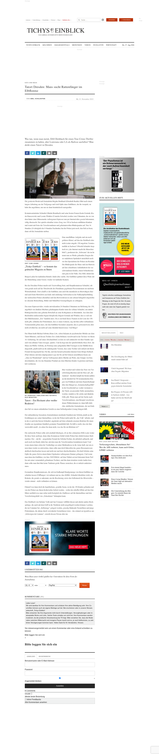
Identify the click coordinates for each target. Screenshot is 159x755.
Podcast (53, 20)
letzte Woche (110, 340)
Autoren (28, 20)
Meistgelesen (109, 333)
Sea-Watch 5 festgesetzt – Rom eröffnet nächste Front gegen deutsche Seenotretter (121, 383)
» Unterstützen (126, 20)
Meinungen (77, 45)
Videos (88, 45)
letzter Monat (124, 340)
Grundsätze (45, 20)
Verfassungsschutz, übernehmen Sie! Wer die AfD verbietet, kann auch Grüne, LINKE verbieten (116, 447)
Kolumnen (47, 45)
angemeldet (39, 628)
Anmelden (112, 20)
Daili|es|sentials (61, 45)
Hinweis (80, 623)
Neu (122, 333)
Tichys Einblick (33, 45)
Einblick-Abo (66, 20)
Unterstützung (36, 20)
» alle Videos (130, 414)
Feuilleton (98, 45)
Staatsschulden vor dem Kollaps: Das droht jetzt (121, 457)
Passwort (28, 669)
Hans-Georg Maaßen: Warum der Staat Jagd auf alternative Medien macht (122, 481)
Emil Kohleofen (37, 98)
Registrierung (45, 656)
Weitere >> (105, 406)
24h (101, 340)
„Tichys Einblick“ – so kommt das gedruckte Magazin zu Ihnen (41, 268)
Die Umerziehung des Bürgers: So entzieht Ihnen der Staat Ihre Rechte (121, 493)
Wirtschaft (111, 45)
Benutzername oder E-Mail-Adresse (39, 661)
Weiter (84, 585)
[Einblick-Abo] (116, 229)
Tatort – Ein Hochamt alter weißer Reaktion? (41, 402)
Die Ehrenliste (116, 345)
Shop (58, 20)
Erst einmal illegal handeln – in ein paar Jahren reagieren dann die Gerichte (121, 469)
